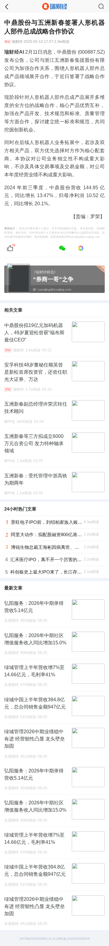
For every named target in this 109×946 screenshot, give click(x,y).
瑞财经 (17, 41)
